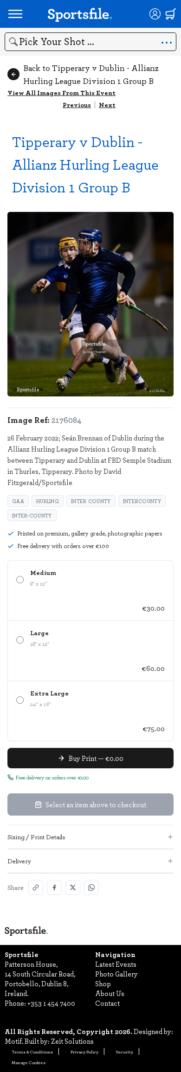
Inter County (91, 501)
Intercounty (142, 501)
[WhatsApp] (91, 887)
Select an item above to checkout (95, 804)
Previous (77, 104)
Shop (103, 983)
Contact (107, 1003)
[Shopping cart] (170, 13)
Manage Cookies (28, 1062)
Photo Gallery (116, 973)
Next (107, 104)
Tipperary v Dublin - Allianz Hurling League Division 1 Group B (85, 164)
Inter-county (32, 515)
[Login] (155, 13)
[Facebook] (54, 887)
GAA (18, 501)
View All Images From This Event (61, 92)
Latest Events (115, 964)
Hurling (47, 501)
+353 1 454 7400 (51, 1003)
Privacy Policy (84, 1051)
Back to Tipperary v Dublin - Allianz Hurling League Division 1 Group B (91, 74)
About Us (109, 993)
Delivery (19, 860)
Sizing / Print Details (36, 836)
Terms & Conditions (32, 1051)
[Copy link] (35, 887)
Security (124, 1051)
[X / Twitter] (72, 887)
